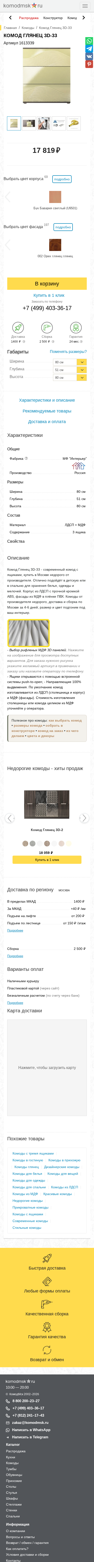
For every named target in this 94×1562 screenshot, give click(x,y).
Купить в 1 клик (47, 860)
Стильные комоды (27, 1228)
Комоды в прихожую (64, 1160)
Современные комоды (30, 1221)
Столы (11, 1486)
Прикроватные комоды (30, 1207)
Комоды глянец (26, 1167)
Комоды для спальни (29, 1187)
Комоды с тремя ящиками (33, 1153)
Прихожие (14, 1481)
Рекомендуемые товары (47, 411)
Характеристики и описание (47, 400)
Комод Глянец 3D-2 (47, 830)
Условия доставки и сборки (27, 1554)
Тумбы (11, 1469)
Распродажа (29, 18)
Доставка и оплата (47, 421)
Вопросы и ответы (20, 1537)
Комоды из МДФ (25, 1194)
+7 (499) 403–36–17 (28, 1408)
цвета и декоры (40, 736)
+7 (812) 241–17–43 (28, 1415)
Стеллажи (14, 1504)
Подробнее (15, 930)
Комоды (73, 18)
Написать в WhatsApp (31, 1430)
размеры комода (28, 725)
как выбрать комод (65, 720)
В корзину (47, 284)
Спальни (13, 1516)
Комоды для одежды (29, 1180)
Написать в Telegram (30, 1437)
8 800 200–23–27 (26, 1401)
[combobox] (70, 362)
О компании (15, 1531)
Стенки (11, 1510)
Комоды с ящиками (28, 1214)
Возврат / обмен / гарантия (27, 1543)
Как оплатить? (17, 1549)
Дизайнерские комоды (61, 1167)
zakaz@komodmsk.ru (30, 1422)
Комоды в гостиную (28, 1160)
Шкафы (12, 1498)
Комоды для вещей (62, 1174)
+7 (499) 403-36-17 (47, 308)
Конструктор (53, 18)
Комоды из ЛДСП (64, 1187)
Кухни (10, 1457)
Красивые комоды (57, 1194)
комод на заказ (50, 731)
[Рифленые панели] (28, 633)
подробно (62, 179)
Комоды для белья (27, 1174)
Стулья (11, 1492)
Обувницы (14, 1475)
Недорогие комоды (28, 1201)
